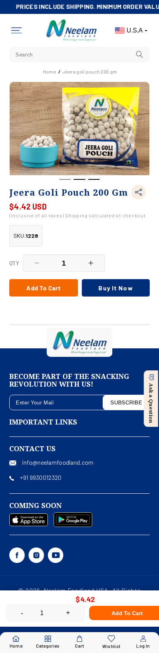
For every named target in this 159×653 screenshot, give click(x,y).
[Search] (139, 54)
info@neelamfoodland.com (57, 462)
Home (49, 71)
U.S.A (135, 30)
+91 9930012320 (40, 477)
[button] (16, 30)
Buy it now (115, 288)
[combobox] (79, 54)
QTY (14, 263)
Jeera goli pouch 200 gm (90, 71)
